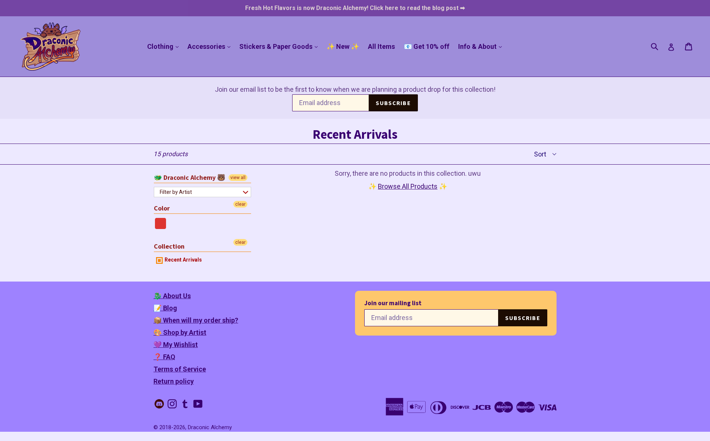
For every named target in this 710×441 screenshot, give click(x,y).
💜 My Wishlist (175, 345)
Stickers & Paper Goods (280, 46)
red (161, 223)
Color (162, 208)
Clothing (164, 46)
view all (238, 177)
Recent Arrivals (182, 260)
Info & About (482, 46)
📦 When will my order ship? (195, 320)
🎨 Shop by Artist (179, 332)
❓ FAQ (164, 357)
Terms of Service (179, 369)
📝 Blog (165, 308)
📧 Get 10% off (426, 46)
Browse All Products (407, 186)
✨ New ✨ (343, 46)
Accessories (210, 46)
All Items (381, 46)
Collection (169, 246)
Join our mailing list (393, 303)
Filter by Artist (176, 192)
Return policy (173, 381)
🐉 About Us (172, 296)
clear (240, 204)
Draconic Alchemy (210, 427)
